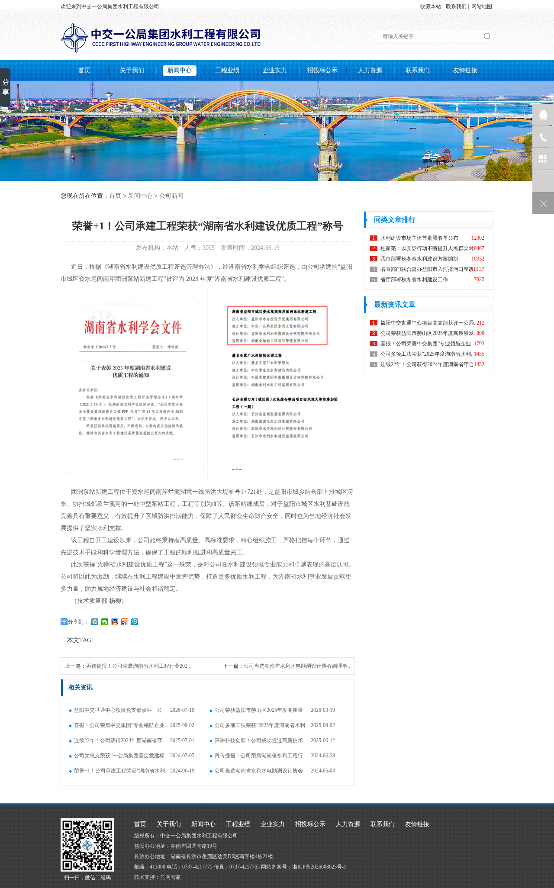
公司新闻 (171, 196)
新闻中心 (179, 70)
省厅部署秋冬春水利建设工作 (414, 280)
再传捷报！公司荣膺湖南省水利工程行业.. (256, 758)
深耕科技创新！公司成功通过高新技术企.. (256, 742)
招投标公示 (322, 70)
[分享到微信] (105, 621)
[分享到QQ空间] (95, 621)
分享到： (78, 622)
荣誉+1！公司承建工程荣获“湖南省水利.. (120, 771)
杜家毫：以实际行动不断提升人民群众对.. (428, 248)
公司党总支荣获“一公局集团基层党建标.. (120, 756)
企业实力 (275, 70)
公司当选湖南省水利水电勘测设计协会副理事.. (297, 666)
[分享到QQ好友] (115, 621)
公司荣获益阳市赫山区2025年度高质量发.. (256, 712)
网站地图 (481, 6)
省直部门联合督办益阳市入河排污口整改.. (428, 269)
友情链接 (465, 70)
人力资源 (370, 70)
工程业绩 (227, 70)
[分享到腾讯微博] (134, 621)
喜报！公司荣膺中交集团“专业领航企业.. (120, 725)
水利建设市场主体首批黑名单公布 (419, 238)
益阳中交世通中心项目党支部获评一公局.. (115, 712)
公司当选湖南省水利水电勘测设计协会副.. (256, 773)
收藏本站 (430, 6)
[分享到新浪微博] (125, 621)
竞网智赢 (170, 877)
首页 (84, 70)
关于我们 (132, 70)
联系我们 (456, 6)
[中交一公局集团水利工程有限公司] (277, 37)
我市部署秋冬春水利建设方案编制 (419, 259)
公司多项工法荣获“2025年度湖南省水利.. (261, 725)
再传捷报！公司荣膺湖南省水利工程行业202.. (138, 666)
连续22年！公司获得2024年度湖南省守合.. (115, 742)
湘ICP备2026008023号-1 (319, 867)
